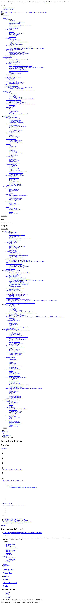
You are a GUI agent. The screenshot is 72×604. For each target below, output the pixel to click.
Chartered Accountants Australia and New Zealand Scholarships (20, 90)
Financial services (13, 151)
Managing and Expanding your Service (17, 126)
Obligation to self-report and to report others (18, 42)
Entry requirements (10, 74)
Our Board (11, 32)
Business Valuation (13, 110)
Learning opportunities (14, 95)
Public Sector (12, 169)
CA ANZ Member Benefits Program (14, 185)
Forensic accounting (13, 155)
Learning (8, 92)
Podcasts (11, 212)
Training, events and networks (15, 140)
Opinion (11, 191)
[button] (5, 15)
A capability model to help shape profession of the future (21, 98)
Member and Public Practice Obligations (15, 175)
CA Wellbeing (12, 166)
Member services (7, 116)
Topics (2, 478)
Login (2, 14)
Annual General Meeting (14, 34)
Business (8, 549)
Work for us (11, 24)
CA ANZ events (12, 106)
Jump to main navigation (8, 8)
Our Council (12, 30)
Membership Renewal (5, 12)
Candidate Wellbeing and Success (16, 88)
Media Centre (9, 202)
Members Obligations (14, 178)
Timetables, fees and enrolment (13, 84)
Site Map (6, 576)
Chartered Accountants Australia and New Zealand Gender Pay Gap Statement (26, 48)
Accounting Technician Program (16, 68)
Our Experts (11, 205)
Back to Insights (4, 431)
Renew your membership (14, 118)
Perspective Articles (13, 190)
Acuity (41, 12)
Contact (6, 579)
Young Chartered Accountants (15, 174)
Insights (8, 188)
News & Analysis (7, 186)
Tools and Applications (14, 137)
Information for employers (15, 61)
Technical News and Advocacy (16, 130)
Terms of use (47, 3)
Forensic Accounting (13, 111)
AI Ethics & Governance (14, 136)
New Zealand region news (15, 210)
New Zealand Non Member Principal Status (18, 71)
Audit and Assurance (10, 546)
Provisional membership (11, 81)
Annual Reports (12, 37)
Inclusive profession (10, 56)
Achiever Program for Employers (16, 82)
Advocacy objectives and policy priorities (18, 195)
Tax (10, 145)
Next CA (11, 72)
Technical (8, 144)
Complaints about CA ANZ (15, 39)
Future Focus (9, 554)
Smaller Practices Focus (14, 125)
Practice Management (11, 550)
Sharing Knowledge (13, 213)
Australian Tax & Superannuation (13, 100)
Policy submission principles (15, 198)
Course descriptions (10, 78)
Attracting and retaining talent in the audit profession (22, 533)
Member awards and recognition (16, 122)
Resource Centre (10, 156)
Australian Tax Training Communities (17, 102)
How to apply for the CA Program (13, 77)
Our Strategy (12, 20)
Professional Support (13, 127)
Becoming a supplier (13, 28)
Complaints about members (15, 40)
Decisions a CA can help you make (17, 22)
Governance (9, 29)
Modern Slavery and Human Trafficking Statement (20, 47)
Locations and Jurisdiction (6, 503)
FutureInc (11, 193)
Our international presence (15, 27)
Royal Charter (12, 179)
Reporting (11, 149)
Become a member (7, 57)
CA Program (12, 79)
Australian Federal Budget (15, 199)
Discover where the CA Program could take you (19, 59)
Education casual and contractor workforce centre (20, 25)
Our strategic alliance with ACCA (16, 54)
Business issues (12, 150)
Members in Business (11, 139)
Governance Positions (14, 35)
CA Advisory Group (13, 165)
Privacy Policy (8, 570)
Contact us (23, 12)
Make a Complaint (10, 583)
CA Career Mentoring (14, 168)
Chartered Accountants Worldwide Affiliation (19, 53)
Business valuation (13, 154)
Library (27, 12)
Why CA (8, 58)
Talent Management (10, 551)
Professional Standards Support (16, 173)
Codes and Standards (13, 181)
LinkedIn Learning (13, 96)
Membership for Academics (15, 73)
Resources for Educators (14, 62)
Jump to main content (8, 9)
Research (8, 543)
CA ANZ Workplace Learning (15, 97)
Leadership (8, 553)
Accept (2, 5)
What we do (9, 19)
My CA (45, 12)
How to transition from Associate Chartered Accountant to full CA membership (26, 67)
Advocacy (8, 194)
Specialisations (9, 107)
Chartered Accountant (14, 76)
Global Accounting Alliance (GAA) (17, 52)
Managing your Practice (14, 129)
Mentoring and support (11, 164)
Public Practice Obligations (15, 184)
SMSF (10, 112)
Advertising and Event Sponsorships (14, 49)
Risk (10, 108)
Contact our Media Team (14, 204)
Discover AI (11, 135)
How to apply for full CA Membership (17, 64)
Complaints (8, 38)
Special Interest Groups (14, 160)
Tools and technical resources (15, 142)
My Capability (37, 12)
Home (2, 11)
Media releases (12, 203)
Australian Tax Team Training (15, 101)
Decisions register (13, 43)
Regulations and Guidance (15, 183)
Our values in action (10, 45)
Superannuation (12, 146)
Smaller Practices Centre (11, 123)
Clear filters (3, 525)
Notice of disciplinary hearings (16, 44)
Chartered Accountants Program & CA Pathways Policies (19, 87)
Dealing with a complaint (14, 170)
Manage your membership (12, 117)
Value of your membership (15, 120)
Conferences (12, 105)
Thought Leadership (10, 544)
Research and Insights (14, 189)
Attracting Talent (12, 161)
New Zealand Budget (14, 200)
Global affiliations (10, 50)
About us (5, 18)
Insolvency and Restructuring (15, 152)
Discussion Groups (13, 159)
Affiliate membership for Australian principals (19, 69)
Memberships (9, 63)
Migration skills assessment (12, 86)
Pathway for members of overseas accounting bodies (20, 66)
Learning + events (7, 91)
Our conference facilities (14, 23)
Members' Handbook (13, 176)
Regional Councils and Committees (17, 33)
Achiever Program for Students (16, 83)
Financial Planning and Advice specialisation (19, 113)
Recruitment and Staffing (14, 131)
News (7, 207)
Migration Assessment (15, 12)
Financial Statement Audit (12, 548)
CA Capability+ (12, 93)
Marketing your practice (14, 163)
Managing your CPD (11, 115)
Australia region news (14, 208)
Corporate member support (15, 141)
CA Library (11, 157)
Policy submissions (13, 197)
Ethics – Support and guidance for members (18, 171)
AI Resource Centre (10, 134)
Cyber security (12, 559)
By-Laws (11, 180)
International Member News (15, 209)
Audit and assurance (13, 147)
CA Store (31, 12)
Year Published (4, 448)
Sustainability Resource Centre (13, 132)
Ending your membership (14, 121)
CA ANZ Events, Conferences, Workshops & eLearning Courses (20, 103)
